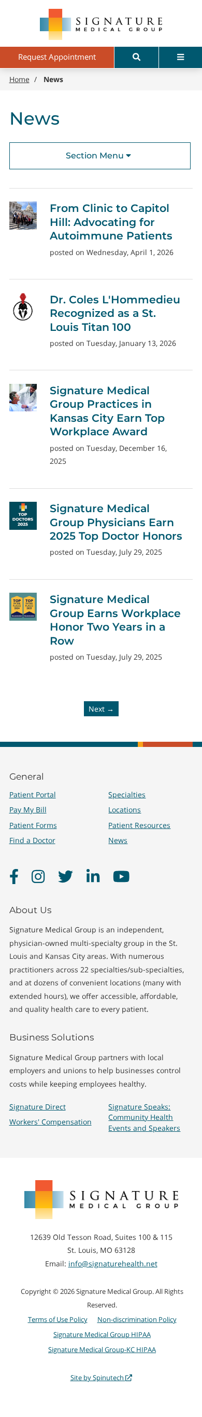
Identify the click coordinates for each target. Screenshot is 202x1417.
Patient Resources (139, 825)
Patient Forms (33, 825)
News (117, 840)
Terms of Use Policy (58, 1319)
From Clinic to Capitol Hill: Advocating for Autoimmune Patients (111, 222)
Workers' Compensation (50, 1122)
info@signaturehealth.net (112, 1263)
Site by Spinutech (97, 1377)
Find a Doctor (32, 840)
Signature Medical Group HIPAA (102, 1334)
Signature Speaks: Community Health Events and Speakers (144, 1117)
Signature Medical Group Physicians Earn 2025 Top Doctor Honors (116, 522)
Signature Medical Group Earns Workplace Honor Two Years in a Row (115, 620)
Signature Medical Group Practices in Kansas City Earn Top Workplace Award (107, 411)
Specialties (127, 794)
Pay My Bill (28, 809)
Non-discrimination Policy (137, 1319)
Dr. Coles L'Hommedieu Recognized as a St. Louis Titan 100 (115, 313)
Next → (101, 709)
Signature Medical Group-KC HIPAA (102, 1349)
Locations (124, 809)
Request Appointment (57, 56)
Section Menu (96, 156)
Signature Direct (37, 1107)
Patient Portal (32, 794)
